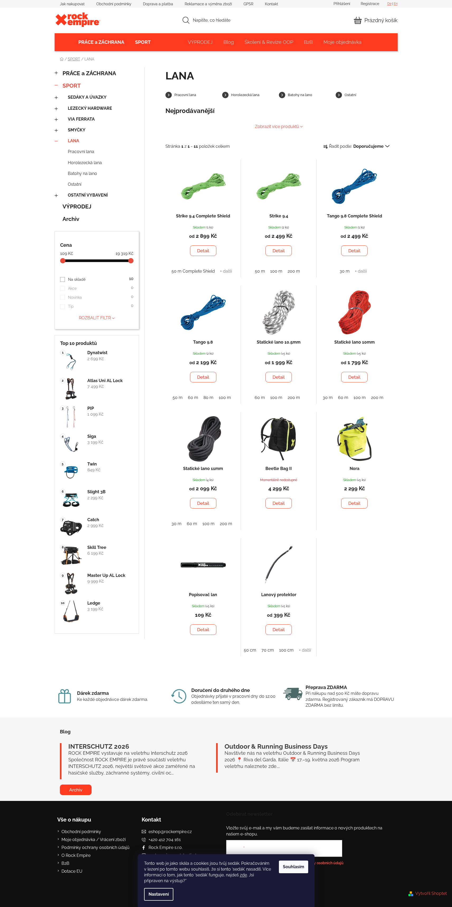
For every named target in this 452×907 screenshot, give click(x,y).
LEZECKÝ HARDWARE (90, 108)
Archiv (71, 219)
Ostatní (74, 184)
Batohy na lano (82, 173)
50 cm (250, 650)
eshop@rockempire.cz (170, 831)
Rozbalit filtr (95, 317)
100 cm (286, 650)
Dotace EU (71, 871)
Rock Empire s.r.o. (166, 847)
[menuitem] (101, 42)
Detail (203, 250)
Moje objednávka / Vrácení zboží (93, 839)
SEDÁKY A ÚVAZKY (87, 97)
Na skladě (100, 279)
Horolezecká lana (85, 162)
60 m (193, 397)
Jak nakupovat (72, 4)
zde (243, 874)
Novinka (100, 297)
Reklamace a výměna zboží (208, 4)
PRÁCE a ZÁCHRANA (89, 73)
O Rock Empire (76, 855)
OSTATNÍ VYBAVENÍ (88, 195)
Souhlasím (293, 866)
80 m (208, 397)
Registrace (370, 4)
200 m (294, 271)
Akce (100, 288)
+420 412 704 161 (165, 839)
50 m (260, 271)
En (396, 4)
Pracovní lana (81, 151)
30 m (345, 271)
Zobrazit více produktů (277, 126)
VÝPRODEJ (77, 206)
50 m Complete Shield (193, 271)
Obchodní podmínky (113, 4)
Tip (100, 305)
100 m (276, 271)
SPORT (72, 85)
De (389, 4)
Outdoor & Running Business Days (276, 746)
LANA (73, 140)
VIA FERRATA (81, 119)
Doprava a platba (158, 4)
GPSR (248, 4)
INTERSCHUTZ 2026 (98, 746)
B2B (65, 863)
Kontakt (271, 4)
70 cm (267, 650)
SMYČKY (76, 129)
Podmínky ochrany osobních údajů (95, 847)
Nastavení (159, 894)
